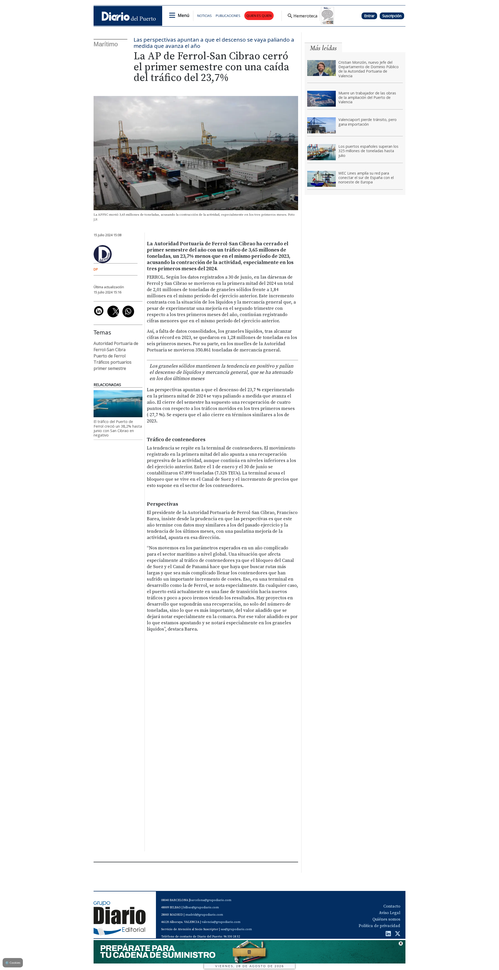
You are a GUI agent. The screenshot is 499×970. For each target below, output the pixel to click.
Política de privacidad (379, 925)
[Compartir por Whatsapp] (128, 311)
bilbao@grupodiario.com (201, 907)
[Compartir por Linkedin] (99, 311)
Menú (183, 15)
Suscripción (392, 15)
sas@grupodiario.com (236, 929)
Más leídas (323, 48)
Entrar (369, 15)
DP (96, 269)
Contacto (391, 906)
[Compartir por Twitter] (113, 311)
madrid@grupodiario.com (204, 915)
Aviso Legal (389, 912)
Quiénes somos (386, 919)
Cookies (12, 963)
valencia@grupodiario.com (221, 922)
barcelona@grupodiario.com (210, 900)
